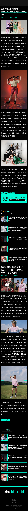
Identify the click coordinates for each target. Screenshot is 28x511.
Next (25, 381)
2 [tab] (9, 400)
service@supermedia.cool (16, 505)
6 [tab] (18, 400)
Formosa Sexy (11, 192)
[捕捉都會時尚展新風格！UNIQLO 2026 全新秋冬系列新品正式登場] (4, 249)
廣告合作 (14, 502)
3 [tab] (12, 400)
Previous (2, 381)
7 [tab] (20, 400)
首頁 (2, 17)
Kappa (3, 192)
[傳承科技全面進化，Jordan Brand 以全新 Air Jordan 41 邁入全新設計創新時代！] (4, 239)
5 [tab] (16, 400)
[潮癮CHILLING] (14, 491)
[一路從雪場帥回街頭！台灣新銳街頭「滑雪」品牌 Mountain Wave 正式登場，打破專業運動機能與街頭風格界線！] (4, 229)
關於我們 (14, 499)
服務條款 (14, 500)
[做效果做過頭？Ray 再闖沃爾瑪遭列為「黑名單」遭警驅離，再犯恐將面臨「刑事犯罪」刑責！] (4, 259)
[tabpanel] (14, 382)
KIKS (8, 420)
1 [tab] (7, 400)
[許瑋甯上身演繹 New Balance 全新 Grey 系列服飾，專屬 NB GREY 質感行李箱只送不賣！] (4, 219)
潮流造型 (6, 17)
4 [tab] (14, 400)
